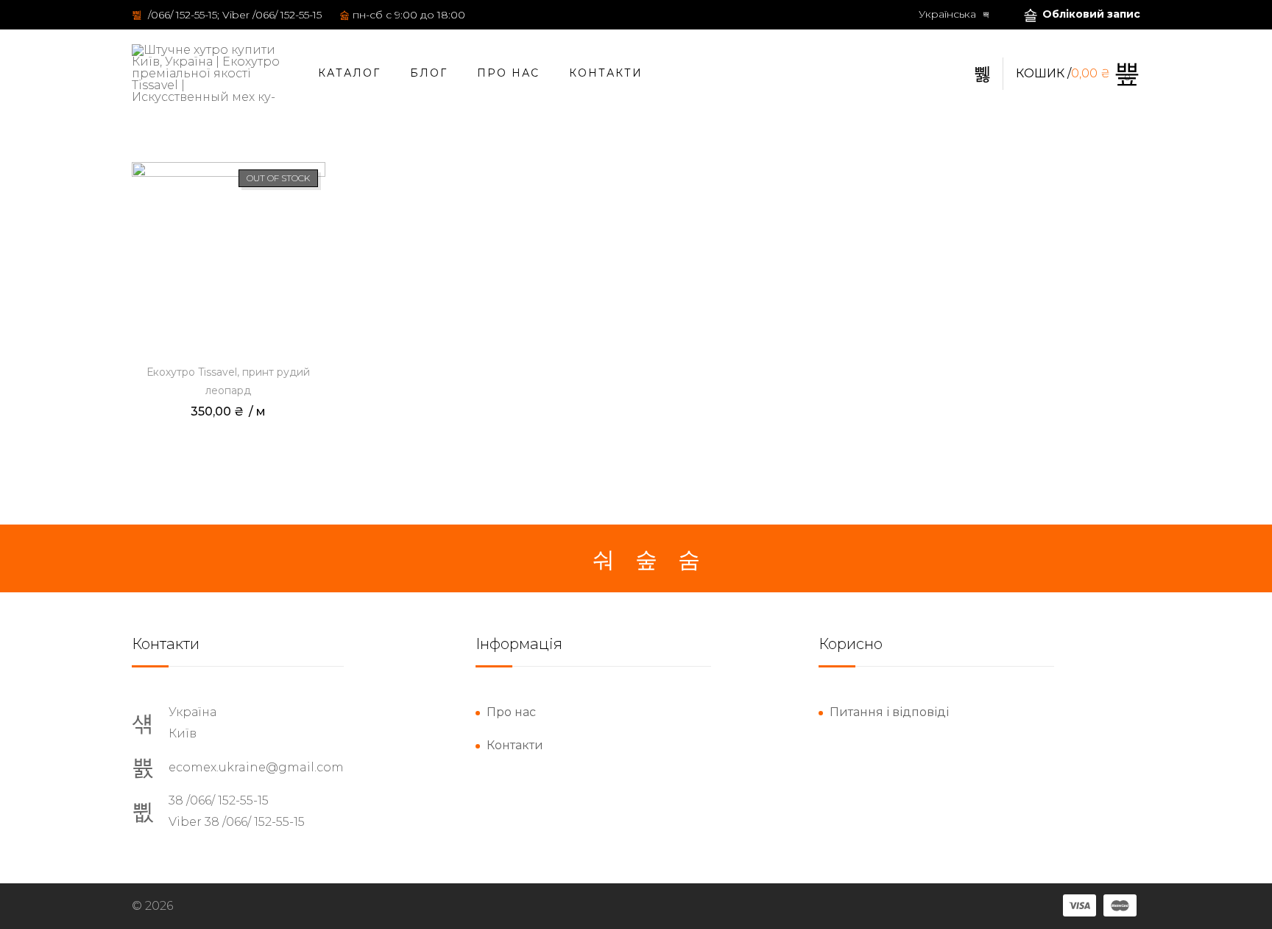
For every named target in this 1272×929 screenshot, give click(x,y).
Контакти (606, 73)
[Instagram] (646, 560)
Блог (429, 73)
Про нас (508, 73)
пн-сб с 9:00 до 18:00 (409, 14)
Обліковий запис (1091, 14)
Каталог (349, 73)
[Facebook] (604, 560)
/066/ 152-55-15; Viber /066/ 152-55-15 (233, 14)
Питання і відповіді (889, 712)
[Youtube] (689, 560)
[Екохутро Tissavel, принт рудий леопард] (228, 259)
